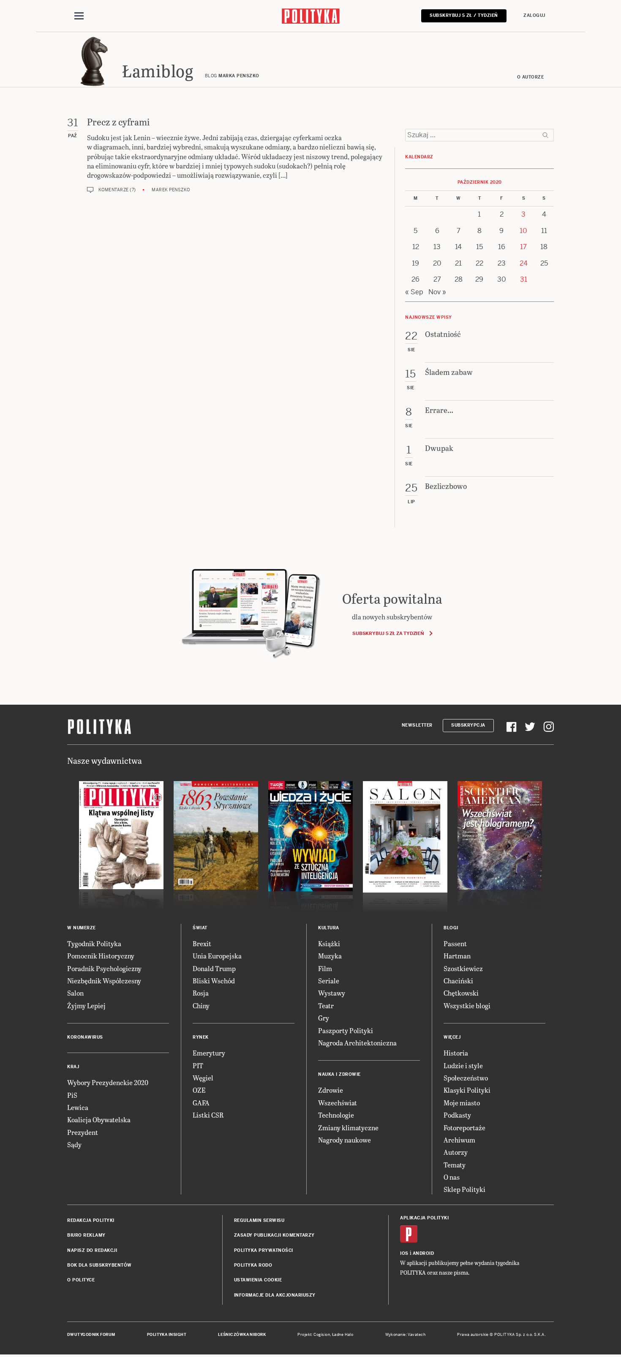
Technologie (336, 1115)
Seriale (328, 980)
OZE (199, 1090)
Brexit (202, 943)
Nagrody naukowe (344, 1140)
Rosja (201, 993)
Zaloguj (534, 15)
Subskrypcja (468, 725)
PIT (198, 1065)
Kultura (328, 928)
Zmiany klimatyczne (348, 1127)
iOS (404, 1253)
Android (423, 1253)
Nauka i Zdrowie (339, 1074)
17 (523, 246)
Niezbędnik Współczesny (104, 980)
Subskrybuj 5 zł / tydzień (464, 15)
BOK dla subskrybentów (99, 1265)
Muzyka (330, 956)
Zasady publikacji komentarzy (274, 1235)
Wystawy (331, 993)
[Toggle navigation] (79, 16)
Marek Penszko (171, 190)
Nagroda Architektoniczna (357, 1043)
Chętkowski (461, 993)
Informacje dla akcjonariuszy (275, 1295)
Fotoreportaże (464, 1127)
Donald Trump (214, 968)
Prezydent (82, 1132)
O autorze (530, 77)
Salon (75, 993)
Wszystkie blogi (467, 1005)
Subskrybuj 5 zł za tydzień (388, 633)
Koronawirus (85, 1037)
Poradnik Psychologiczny (104, 968)
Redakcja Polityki (90, 1220)
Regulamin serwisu (259, 1220)
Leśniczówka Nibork (242, 1334)
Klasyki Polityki (467, 1090)
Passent (455, 943)
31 (523, 279)
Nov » (437, 292)
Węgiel (203, 1078)
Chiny (201, 1005)
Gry (323, 1018)
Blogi (451, 928)
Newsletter (417, 725)
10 (523, 230)
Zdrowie (330, 1090)
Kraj (73, 1066)
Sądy (74, 1144)
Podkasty (457, 1115)
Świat (200, 928)
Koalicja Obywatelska (99, 1119)
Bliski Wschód (214, 980)
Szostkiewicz (463, 968)
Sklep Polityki (464, 1189)
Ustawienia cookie (258, 1280)
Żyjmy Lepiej (86, 1005)
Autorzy (456, 1152)
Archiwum (459, 1140)
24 (524, 263)
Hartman (457, 956)
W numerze (81, 928)
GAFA (201, 1102)
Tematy (455, 1165)
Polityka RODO (253, 1265)
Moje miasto (462, 1102)
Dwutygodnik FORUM (91, 1334)
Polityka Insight (166, 1334)
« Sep (414, 292)
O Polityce (81, 1280)
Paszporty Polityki (345, 1030)
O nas (452, 1177)
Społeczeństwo (466, 1078)
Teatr (326, 1005)
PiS (72, 1095)
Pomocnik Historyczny (100, 956)
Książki (329, 943)
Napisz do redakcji (92, 1250)
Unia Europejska (217, 956)
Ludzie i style (463, 1065)
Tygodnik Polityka (94, 943)
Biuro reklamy (86, 1235)
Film (325, 968)
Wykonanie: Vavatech (405, 1334)
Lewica (77, 1107)
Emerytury (209, 1053)
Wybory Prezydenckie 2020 (107, 1082)
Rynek (201, 1037)
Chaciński (458, 980)
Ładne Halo (343, 1334)
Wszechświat (337, 1102)
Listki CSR (208, 1115)
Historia (456, 1053)
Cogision (321, 1334)
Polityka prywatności (263, 1250)
